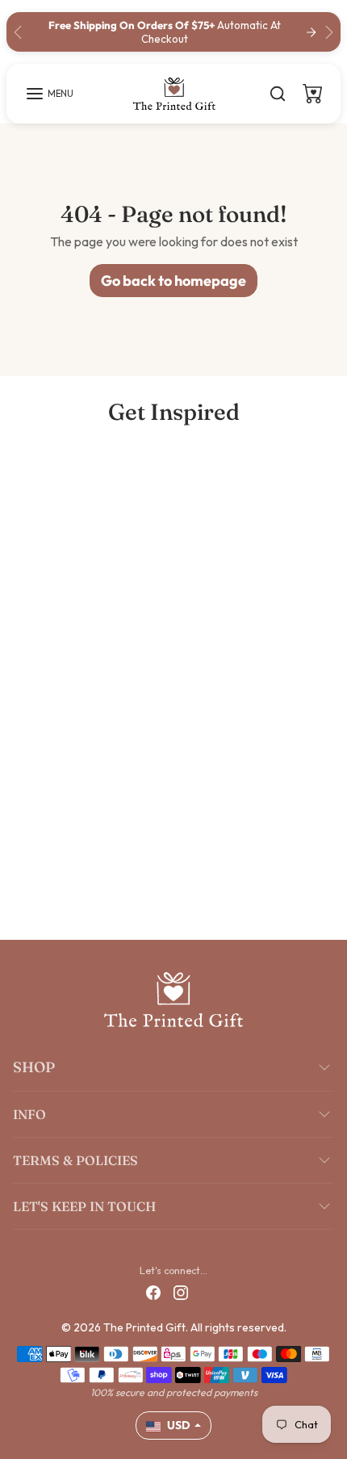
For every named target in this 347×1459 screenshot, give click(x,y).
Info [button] (29, 1114)
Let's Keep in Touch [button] (84, 1206)
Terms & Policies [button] (75, 1160)
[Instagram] (180, 1291)
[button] (49, 94)
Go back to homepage (173, 280)
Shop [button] (34, 1067)
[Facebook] (153, 1291)
